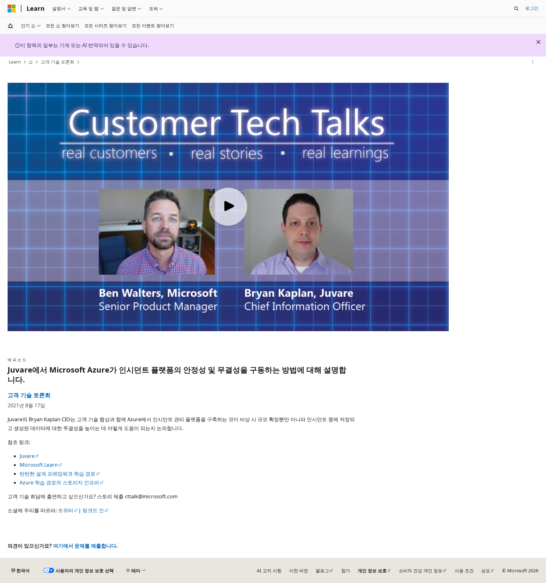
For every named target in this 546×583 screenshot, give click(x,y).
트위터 (65, 510)
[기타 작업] (532, 62)
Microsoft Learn (39, 464)
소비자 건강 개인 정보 (420, 571)
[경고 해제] (538, 42)
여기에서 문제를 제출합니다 (84, 545)
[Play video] (228, 207)
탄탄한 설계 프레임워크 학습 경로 (57, 473)
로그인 (531, 8)
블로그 (322, 571)
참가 (345, 571)
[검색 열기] (516, 8)
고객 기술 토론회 (57, 62)
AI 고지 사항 (269, 571)
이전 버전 (298, 571)
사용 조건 (464, 571)
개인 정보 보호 (372, 571)
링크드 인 (93, 510)
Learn (15, 62)
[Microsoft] (12, 8)
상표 (485, 571)
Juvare (27, 455)
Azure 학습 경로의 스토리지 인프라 (59, 482)
